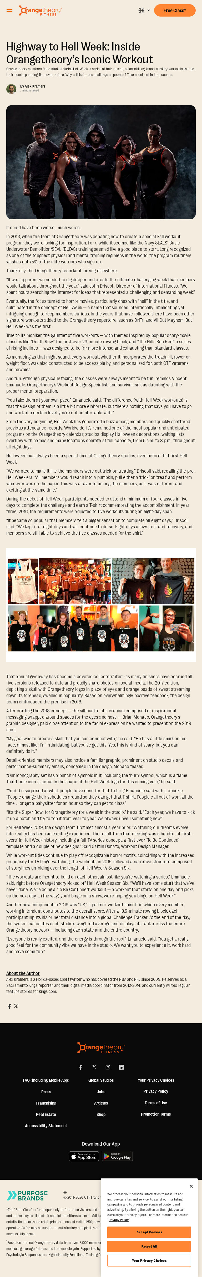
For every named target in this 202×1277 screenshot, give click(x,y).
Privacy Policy (156, 1091)
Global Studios (101, 1080)
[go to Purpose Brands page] (27, 1195)
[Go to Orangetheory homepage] (40, 10)
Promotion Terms (156, 1114)
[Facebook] (80, 1067)
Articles (101, 1103)
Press (46, 1092)
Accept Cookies (149, 1232)
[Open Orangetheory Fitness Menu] (9, 10)
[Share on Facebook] (9, 1006)
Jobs (101, 1092)
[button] (144, 10)
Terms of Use (156, 1103)
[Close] (191, 1186)
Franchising (46, 1103)
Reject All (149, 1246)
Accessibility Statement (46, 1125)
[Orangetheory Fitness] (101, 1048)
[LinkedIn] (121, 1067)
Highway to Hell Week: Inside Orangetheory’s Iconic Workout (79, 53)
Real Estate (46, 1114)
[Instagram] (108, 1067)
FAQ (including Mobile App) (46, 1080)
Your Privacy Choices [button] (156, 1080)
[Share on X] (16, 1006)
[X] (94, 1067)
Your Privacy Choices (149, 1261)
